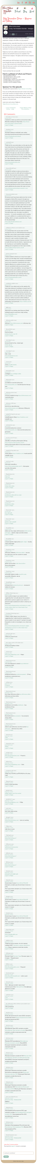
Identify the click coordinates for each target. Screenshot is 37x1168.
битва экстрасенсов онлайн (23, 1017)
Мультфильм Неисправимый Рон (14, 1127)
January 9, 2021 (8, 229)
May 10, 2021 (7, 341)
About (32, 11)
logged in (13, 1146)
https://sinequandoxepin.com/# (13, 277)
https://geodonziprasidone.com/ (13, 221)
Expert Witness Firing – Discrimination (26, 108)
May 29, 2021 (7, 404)
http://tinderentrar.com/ (11, 355)
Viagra (6, 746)
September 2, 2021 (9, 703)
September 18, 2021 (9, 836)
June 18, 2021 (8, 511)
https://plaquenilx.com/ (11, 384)
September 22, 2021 (9, 931)
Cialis (6, 737)
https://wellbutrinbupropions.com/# (14, 247)
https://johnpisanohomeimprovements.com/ (16, 188)
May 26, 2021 (7, 363)
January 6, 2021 (8, 143)
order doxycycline (20, 563)
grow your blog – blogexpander (13, 1099)
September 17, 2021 (9, 827)
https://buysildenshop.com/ (12, 654)
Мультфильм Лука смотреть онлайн (15, 1030)
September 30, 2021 (9, 1123)
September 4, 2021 (9, 725)
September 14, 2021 (9, 782)
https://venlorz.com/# (25, 301)
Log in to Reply (9, 125)
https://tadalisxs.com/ (22, 417)
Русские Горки (17, 956)
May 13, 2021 (7, 352)
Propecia (7, 685)
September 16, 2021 (9, 818)
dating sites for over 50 (11, 334)
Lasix (6, 997)
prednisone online (9, 504)
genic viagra (24, 541)
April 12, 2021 (8, 321)
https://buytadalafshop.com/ (12, 764)
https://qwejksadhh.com (11, 934)
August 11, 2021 (8, 551)
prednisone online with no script (13, 495)
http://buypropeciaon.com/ (12, 755)
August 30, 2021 (8, 662)
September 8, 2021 (9, 745)
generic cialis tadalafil (10, 522)
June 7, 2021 (7, 475)
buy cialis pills (8, 513)
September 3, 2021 (9, 714)
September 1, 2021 (9, 692)
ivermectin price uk (18, 585)
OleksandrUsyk (20, 986)
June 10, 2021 (8, 484)
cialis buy (7, 477)
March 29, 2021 (8, 308)
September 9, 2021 (9, 754)
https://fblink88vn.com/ (11, 314)
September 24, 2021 (9, 983)
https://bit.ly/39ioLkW (22, 883)
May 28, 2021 (7, 381)
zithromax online (20, 552)
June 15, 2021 (8, 493)
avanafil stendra (12, 364)
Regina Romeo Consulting (24, 88)
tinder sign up (8, 345)
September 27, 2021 (9, 1026)
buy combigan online (15, 373)
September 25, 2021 (9, 1005)
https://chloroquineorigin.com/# (13, 466)
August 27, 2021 (8, 635)
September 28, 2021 (9, 1039)
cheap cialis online (9, 486)
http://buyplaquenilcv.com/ (12, 967)
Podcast (17, 11)
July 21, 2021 (7, 520)
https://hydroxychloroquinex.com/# (14, 442)
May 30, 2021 (7, 451)
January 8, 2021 (8, 195)
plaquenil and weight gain (11, 874)
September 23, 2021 (9, 954)
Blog (25, 11)
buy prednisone (24, 663)
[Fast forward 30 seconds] (16, 34)
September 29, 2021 (9, 1098)
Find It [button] (6, 1156)
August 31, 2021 (8, 672)
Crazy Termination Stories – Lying (10, 108)
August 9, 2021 (8, 540)
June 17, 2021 (8, 502)
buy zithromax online (25, 694)
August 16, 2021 (8, 594)
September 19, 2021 (9, 872)
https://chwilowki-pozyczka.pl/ (13, 136)
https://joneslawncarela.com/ (12, 162)
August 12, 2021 (8, 561)
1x (13, 34)
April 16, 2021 (8, 330)
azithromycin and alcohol (11, 847)
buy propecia (17, 716)
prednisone (20, 705)
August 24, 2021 (8, 614)
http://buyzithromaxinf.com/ (12, 976)
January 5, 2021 (8, 118)
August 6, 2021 (8, 529)
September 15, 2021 (9, 809)
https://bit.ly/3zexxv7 (10, 838)
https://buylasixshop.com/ (12, 820)
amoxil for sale (22, 574)
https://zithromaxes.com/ (16, 323)
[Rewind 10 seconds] (10, 34)
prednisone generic (21, 674)
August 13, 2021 (8, 572)
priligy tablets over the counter (13, 793)
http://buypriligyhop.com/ (12, 802)
